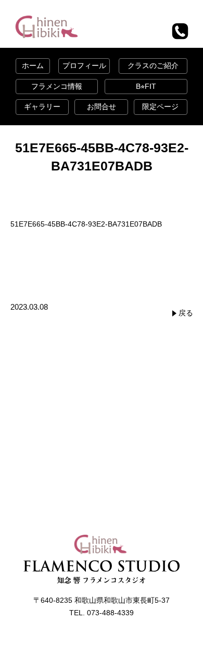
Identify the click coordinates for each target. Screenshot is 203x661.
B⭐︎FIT (146, 86)
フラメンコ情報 (56, 86)
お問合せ (101, 106)
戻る (186, 313)
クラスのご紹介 (153, 65)
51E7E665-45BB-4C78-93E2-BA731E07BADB (86, 224)
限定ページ (160, 106)
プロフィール (84, 65)
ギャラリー (42, 106)
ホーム (33, 65)
